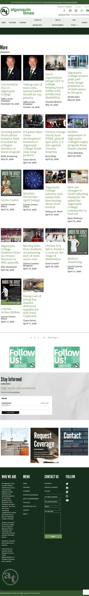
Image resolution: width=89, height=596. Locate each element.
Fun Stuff (73, 22)
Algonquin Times (64, 15)
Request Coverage (65, 7)
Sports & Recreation (37, 22)
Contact (78, 7)
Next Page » (53, 337)
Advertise (48, 483)
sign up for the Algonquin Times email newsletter (61, 2)
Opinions (22, 22)
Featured (26, 487)
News (4, 22)
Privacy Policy (35, 593)
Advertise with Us (29, 506)
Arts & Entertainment (58, 22)
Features (12, 22)
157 (44, 337)
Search (84, 22)
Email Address (6, 405)
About (87, 7)
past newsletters (14, 392)
